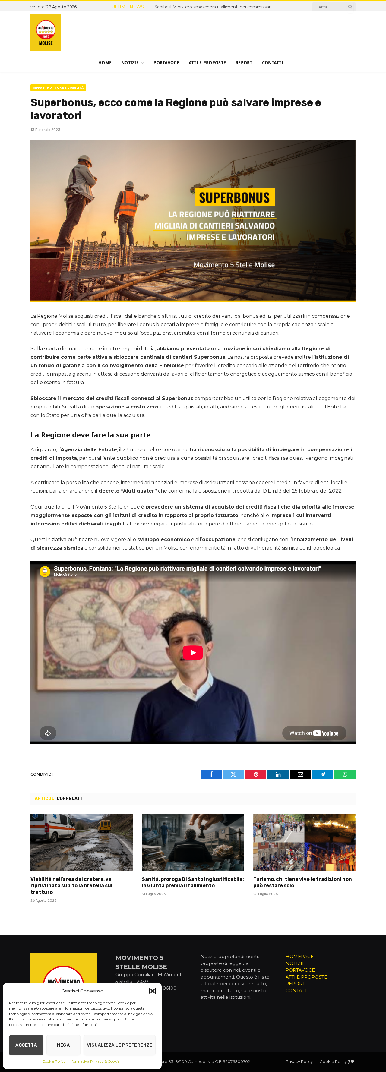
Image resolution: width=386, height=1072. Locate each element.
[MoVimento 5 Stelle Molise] (45, 32)
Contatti (272, 62)
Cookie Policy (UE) (338, 1061)
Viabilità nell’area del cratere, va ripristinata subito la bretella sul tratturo (71, 885)
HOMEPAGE (300, 956)
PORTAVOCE (300, 970)
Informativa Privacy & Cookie (93, 1061)
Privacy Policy (299, 1061)
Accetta (26, 1045)
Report (244, 62)
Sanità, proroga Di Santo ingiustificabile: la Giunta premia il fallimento (193, 882)
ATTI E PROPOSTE (306, 977)
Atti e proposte (207, 62)
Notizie (130, 62)
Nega (63, 1045)
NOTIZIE (295, 963)
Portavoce (166, 62)
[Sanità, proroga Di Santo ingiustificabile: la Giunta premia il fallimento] (193, 842)
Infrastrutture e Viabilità (58, 88)
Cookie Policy (53, 1061)
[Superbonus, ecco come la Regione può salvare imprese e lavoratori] (193, 221)
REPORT (295, 983)
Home (105, 62)
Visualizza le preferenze (119, 1045)
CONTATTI (297, 990)
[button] (153, 991)
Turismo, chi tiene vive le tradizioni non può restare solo (302, 882)
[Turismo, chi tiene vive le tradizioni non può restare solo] (304, 842)
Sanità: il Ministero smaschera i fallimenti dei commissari (212, 7)
